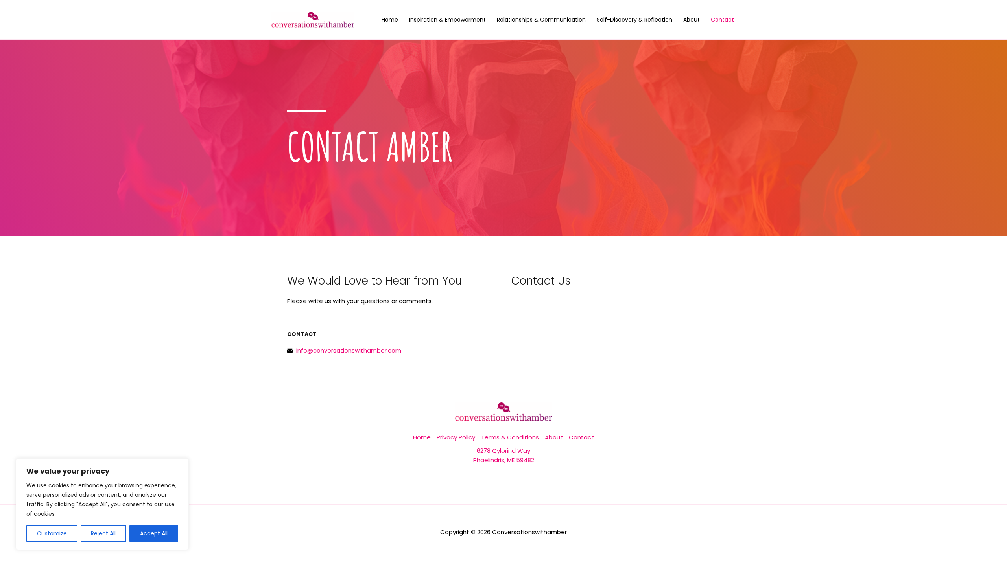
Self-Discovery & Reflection (634, 20)
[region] (102, 504)
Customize (52, 533)
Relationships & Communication (541, 20)
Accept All (154, 533)
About (691, 20)
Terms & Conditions (510, 437)
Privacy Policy (456, 437)
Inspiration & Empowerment (447, 20)
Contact (722, 20)
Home (390, 20)
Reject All (103, 533)
